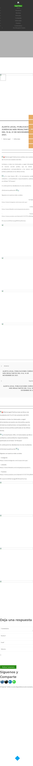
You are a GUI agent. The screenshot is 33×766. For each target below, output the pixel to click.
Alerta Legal (6, 139)
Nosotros (18, 10)
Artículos (18, 15)
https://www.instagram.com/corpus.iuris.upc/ (14, 202)
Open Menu (18, 6)
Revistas (18, 13)
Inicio (18, 8)
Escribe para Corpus (19, 28)
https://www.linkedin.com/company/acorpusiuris (15, 209)
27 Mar (2, 77)
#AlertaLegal (12, 220)
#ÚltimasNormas (21, 220)
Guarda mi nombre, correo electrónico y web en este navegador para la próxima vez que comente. (16, 659)
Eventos (18, 23)
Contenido (18, 18)
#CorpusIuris (5, 220)
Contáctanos (18, 25)
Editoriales (18, 20)
